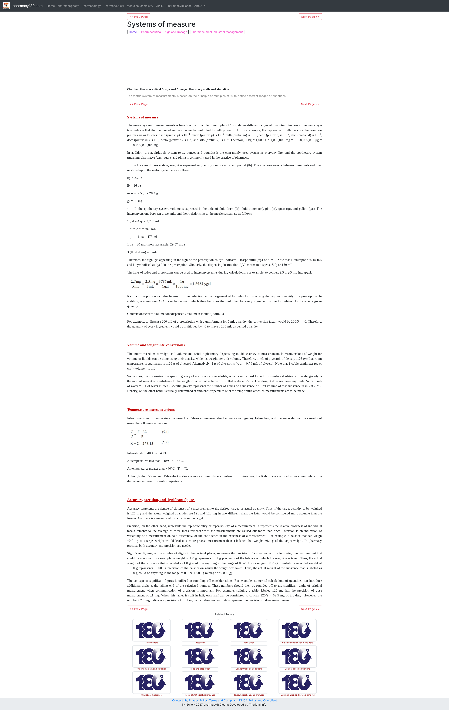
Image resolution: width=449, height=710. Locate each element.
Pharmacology (91, 6)
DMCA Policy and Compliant (258, 700)
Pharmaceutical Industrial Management (217, 32)
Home (51, 6)
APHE (160, 6)
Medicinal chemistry (140, 6)
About (198, 6)
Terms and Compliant (223, 700)
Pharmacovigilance (179, 6)
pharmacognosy (68, 6)
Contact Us (179, 700)
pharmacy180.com (28, 6)
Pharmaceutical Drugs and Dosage (164, 32)
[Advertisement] (224, 60)
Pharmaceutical (114, 6)
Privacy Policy (198, 700)
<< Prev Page (138, 16)
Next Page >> (310, 16)
